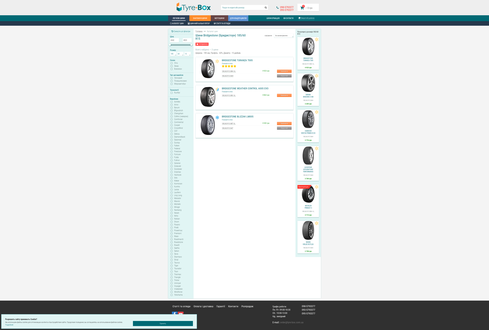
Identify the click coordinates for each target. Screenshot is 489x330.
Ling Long (178, 195)
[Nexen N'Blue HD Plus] (308, 230)
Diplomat (177, 140)
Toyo (176, 271)
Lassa (176, 189)
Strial (176, 260)
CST (175, 131)
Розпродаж (247, 306)
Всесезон (178, 69)
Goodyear (178, 169)
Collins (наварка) (181, 116)
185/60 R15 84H (227, 76)
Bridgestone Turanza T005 (237, 60)
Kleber (176, 181)
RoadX (177, 245)
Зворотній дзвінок (307, 18)
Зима (176, 66)
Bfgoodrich (178, 110)
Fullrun (177, 160)
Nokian (177, 219)
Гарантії (220, 306)
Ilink (175, 178)
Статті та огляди (223, 23)
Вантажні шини (200, 18)
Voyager (177, 286)
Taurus (177, 263)
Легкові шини (179, 18)
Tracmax (177, 274)
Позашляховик (180, 81)
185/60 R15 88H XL (229, 71)
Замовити (284, 71)
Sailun (176, 251)
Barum (177, 107)
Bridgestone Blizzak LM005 (237, 116)
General (177, 163)
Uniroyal (177, 283)
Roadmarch (179, 239)
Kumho (177, 186)
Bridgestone (203, 44)
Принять (163, 323)
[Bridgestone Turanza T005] (308, 46)
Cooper (177, 125)
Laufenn (177, 192)
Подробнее (9, 325)
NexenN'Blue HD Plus (308, 243)
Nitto (176, 216)
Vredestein (178, 289)
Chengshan (178, 113)
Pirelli (176, 227)
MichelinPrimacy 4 (308, 207)
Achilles (177, 102)
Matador (177, 198)
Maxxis (177, 201)
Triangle (177, 277)
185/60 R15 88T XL (228, 124)
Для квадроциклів (238, 18)
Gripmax (177, 172)
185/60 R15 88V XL (229, 95)
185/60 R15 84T (227, 128)
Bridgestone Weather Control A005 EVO (245, 88)
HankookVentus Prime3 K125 (308, 132)
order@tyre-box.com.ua (291, 322)
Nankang (177, 210)
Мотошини (219, 18)
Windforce (178, 292)
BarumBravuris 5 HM (308, 96)
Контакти (289, 18)
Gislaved (177, 166)
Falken (176, 146)
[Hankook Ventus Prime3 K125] (308, 119)
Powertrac (178, 230)
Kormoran (178, 184)
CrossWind (178, 128)
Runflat (177, 93)
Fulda (176, 157)
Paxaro (177, 225)
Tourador (177, 268)
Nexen (176, 213)
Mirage (177, 207)
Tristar (176, 280)
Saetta (176, 248)
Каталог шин (178, 23)
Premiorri (177, 233)
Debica (177, 134)
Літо (176, 63)
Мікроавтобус (180, 84)
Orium (176, 222)
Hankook (177, 175)
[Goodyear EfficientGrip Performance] (308, 155)
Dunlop (177, 143)
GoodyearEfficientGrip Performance (308, 169)
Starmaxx (178, 257)
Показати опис (227, 63)
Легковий (178, 78)
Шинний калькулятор (200, 23)
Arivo (176, 105)
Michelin (177, 204)
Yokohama (178, 295)
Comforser (178, 119)
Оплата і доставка (203, 306)
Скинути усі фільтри (181, 31)
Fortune (177, 154)
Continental (178, 122)
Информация (273, 18)
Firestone (178, 151)
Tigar (176, 265)
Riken (176, 236)
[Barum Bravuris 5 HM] (308, 82)
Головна (198, 31)
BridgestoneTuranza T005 (308, 59)
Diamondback (179, 137)
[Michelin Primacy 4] (308, 194)
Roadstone (178, 242)
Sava (176, 254)
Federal (177, 148)
